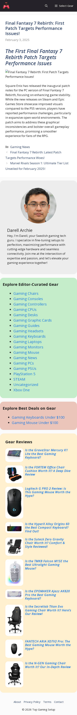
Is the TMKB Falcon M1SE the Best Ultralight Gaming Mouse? (46, 564)
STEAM (19, 379)
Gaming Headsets (28, 331)
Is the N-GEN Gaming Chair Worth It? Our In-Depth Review (48, 665)
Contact (59, 702)
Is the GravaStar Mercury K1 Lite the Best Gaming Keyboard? (46, 453)
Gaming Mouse (26, 352)
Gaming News (20, 147)
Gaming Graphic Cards (32, 320)
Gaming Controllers (30, 304)
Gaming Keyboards (29, 336)
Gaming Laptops (27, 341)
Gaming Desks (25, 314)
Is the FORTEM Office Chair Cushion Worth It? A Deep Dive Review (48, 471)
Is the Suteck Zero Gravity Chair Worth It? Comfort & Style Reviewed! (45, 543)
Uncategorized (25, 384)
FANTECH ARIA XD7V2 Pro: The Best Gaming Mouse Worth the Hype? (48, 645)
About (17, 702)
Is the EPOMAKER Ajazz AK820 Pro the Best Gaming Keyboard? (47, 594)
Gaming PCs (23, 363)
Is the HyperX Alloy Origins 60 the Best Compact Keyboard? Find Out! (47, 527)
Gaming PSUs (24, 368)
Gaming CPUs (25, 309)
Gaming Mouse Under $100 (35, 422)
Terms (47, 702)
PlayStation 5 (24, 373)
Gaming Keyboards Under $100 (38, 417)
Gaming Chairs (25, 293)
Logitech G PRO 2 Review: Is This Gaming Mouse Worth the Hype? (47, 492)
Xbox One (21, 390)
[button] (46, 6)
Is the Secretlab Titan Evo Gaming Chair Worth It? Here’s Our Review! (48, 610)
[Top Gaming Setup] (6, 6)
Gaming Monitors (28, 347)
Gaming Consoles (28, 298)
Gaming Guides (26, 325)
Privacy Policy (32, 702)
